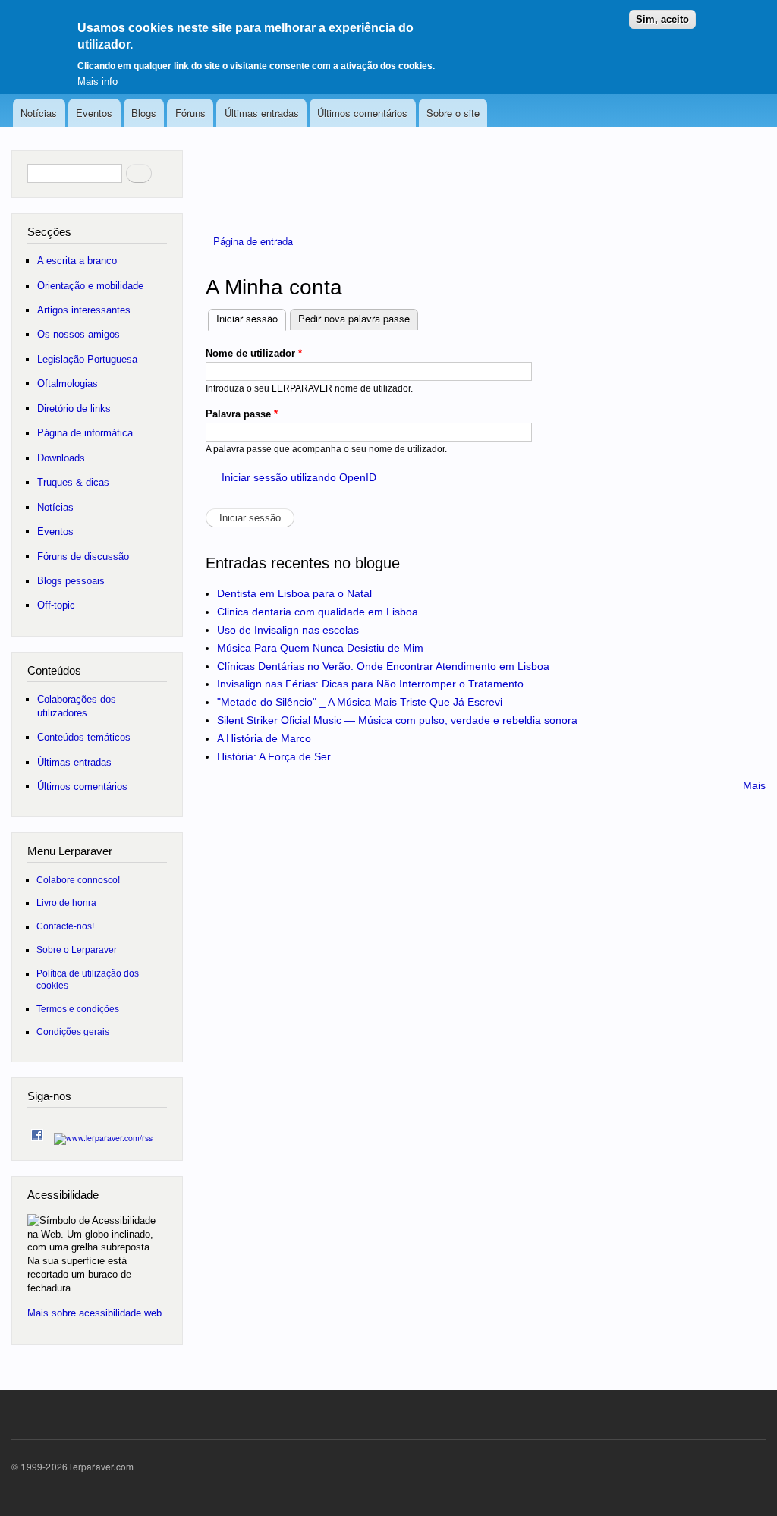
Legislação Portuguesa (87, 359)
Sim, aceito (662, 19)
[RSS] (103, 1134)
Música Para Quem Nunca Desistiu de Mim (320, 648)
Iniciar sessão (251, 318)
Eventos (94, 112)
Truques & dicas (73, 482)
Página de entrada (253, 241)
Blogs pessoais (71, 581)
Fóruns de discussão (83, 556)
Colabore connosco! (78, 880)
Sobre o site (453, 112)
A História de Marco (264, 738)
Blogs (143, 112)
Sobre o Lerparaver (76, 950)
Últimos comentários (362, 112)
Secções (49, 231)
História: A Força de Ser (274, 756)
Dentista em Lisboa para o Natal (294, 593)
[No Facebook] (37, 1131)
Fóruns (190, 112)
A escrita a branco (77, 260)
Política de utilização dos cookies (87, 979)
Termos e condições (77, 1009)
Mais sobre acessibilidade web (94, 1313)
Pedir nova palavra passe (354, 318)
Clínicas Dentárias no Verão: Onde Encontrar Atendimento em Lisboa (383, 666)
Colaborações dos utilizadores (76, 706)
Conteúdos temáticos (84, 737)
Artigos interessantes (84, 310)
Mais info (97, 81)
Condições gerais (72, 1031)
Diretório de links (74, 408)
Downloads (61, 458)
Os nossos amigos (78, 334)
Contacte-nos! (65, 926)
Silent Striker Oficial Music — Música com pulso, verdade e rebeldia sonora (397, 720)
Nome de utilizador (254, 353)
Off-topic (56, 605)
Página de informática (85, 433)
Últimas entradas (262, 112)
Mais (754, 785)
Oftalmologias (67, 383)
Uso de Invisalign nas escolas (288, 630)
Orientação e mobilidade (90, 285)
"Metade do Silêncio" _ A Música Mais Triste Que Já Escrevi (359, 702)
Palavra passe (242, 414)
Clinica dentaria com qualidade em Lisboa (317, 611)
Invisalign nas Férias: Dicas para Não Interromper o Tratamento (370, 684)
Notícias (38, 112)
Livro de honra (66, 902)
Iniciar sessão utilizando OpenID (299, 477)
